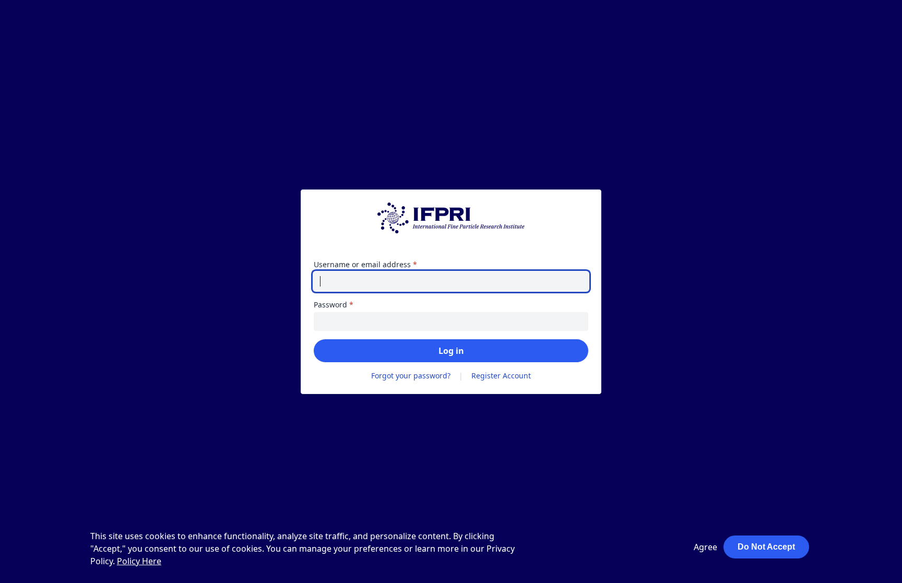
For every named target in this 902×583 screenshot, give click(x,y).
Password (349, 304)
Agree (705, 547)
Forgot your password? (410, 375)
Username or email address (380, 264)
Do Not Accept (766, 546)
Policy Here (139, 561)
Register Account (501, 375)
